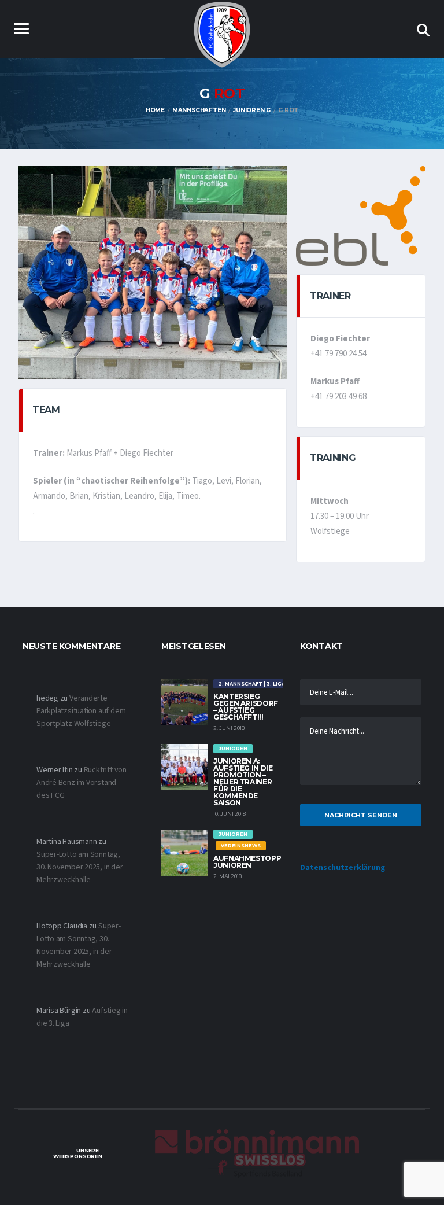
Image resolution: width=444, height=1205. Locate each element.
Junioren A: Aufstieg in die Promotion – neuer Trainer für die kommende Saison (243, 782)
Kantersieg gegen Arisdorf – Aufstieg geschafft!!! (245, 706)
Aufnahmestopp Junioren (247, 861)
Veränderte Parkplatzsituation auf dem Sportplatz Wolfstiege (80, 710)
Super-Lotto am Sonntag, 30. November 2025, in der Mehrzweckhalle (79, 867)
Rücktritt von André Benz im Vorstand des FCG (81, 782)
